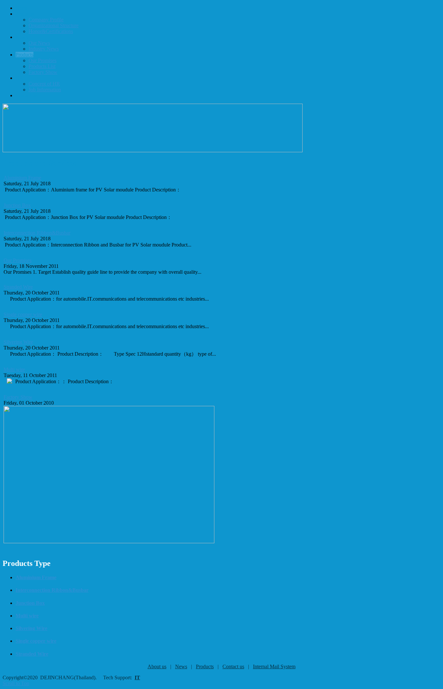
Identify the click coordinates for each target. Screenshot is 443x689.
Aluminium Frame (22, 177)
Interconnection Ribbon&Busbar (37, 232)
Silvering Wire (18, 342)
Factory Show (18, 397)
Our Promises (17, 260)
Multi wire (14, 369)
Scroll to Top (16, 683)
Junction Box (17, 205)
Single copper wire (23, 314)
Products (205, 666)
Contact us (233, 666)
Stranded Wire (18, 287)
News (181, 666)
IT (137, 677)
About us (157, 666)
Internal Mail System (274, 666)
